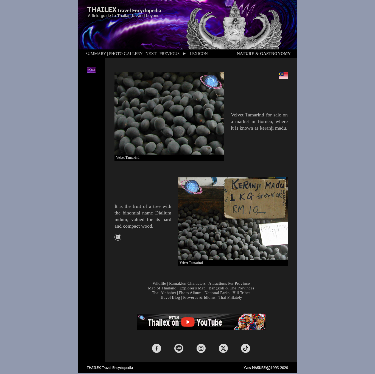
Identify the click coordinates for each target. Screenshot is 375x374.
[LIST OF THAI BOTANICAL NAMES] (117, 239)
